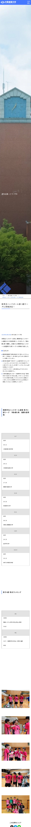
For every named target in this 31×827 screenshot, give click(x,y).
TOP (3, 295)
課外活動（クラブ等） (12, 295)
